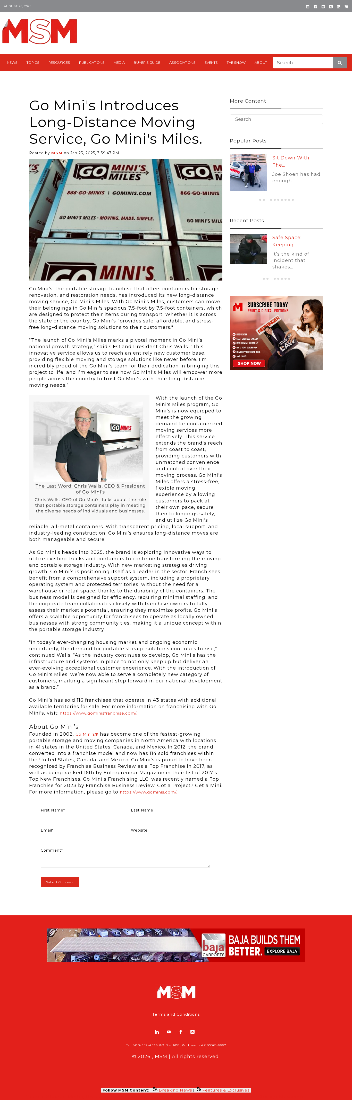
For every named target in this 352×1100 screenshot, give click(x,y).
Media (119, 62)
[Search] (340, 62)
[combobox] (310, 62)
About (261, 62)
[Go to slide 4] (271, 200)
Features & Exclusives (226, 1090)
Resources (59, 62)
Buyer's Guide (147, 62)
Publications (92, 62)
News (12, 62)
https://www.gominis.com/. (148, 792)
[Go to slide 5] (275, 200)
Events (211, 62)
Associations (182, 62)
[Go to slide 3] (267, 200)
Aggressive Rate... (294, 158)
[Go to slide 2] (264, 200)
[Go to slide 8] (285, 200)
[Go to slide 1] (260, 200)
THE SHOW (236, 62)
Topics (33, 62)
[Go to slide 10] (293, 200)
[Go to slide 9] (289, 200)
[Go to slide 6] (278, 200)
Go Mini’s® (87, 734)
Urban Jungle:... (291, 237)
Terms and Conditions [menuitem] (176, 1014)
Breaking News (175, 1090)
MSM (57, 152)
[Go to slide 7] (282, 200)
